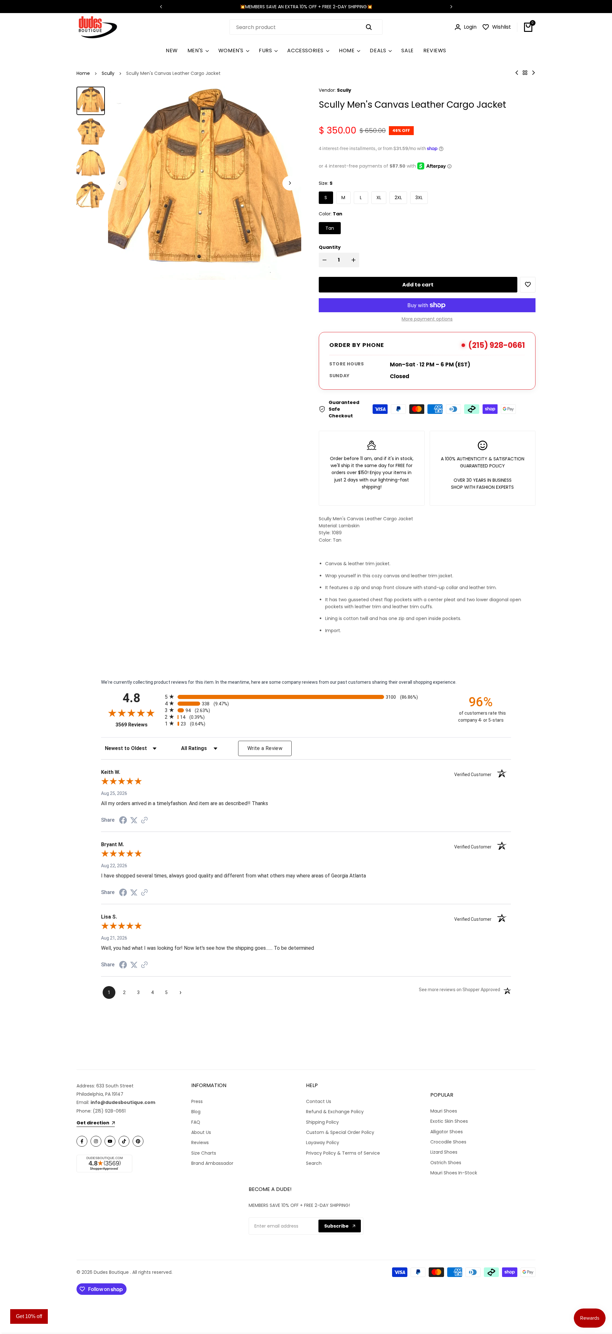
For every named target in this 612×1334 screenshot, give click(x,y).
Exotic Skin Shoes (449, 1121)
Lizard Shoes (443, 1152)
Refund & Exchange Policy (335, 1111)
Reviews (200, 1142)
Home (83, 73)
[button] (528, 284)
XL (378, 197)
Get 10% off (29, 1316)
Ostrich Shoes (445, 1162)
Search (314, 1163)
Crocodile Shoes (448, 1142)
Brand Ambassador (212, 1163)
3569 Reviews (138, 725)
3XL (419, 197)
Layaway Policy (322, 1142)
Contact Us (318, 1101)
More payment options (427, 319)
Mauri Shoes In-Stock (453, 1173)
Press (197, 1101)
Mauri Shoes (443, 1111)
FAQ (195, 1122)
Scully (108, 73)
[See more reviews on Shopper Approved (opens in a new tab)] (144, 820)
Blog (195, 1111)
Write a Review (264, 748)
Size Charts (203, 1153)
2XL (398, 197)
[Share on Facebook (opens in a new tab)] (123, 820)
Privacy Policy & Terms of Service (343, 1153)
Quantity (330, 247)
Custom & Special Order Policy (340, 1132)
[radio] (306, 696)
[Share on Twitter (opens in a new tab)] (134, 820)
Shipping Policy (322, 1122)
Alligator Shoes (446, 1131)
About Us (201, 1132)
